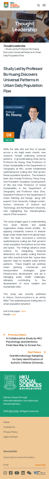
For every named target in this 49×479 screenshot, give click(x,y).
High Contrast (10, 436)
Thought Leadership (14, 45)
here (23, 311)
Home (6, 422)
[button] (38, 5)
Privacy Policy (10, 431)
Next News (34, 352)
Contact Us (9, 427)
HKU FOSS (14, 411)
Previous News (17, 335)
